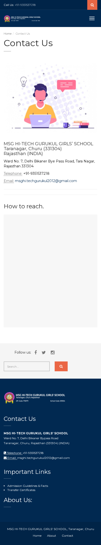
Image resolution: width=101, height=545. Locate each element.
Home (8, 33)
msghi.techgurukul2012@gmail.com (46, 181)
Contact (67, 535)
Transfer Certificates (21, 490)
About (51, 535)
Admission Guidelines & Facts (27, 486)
